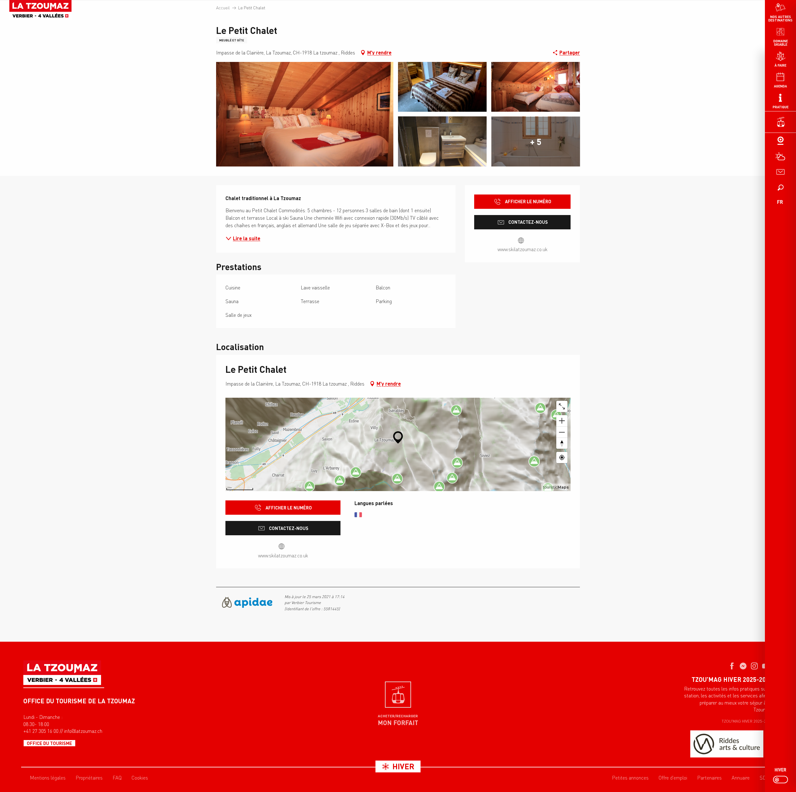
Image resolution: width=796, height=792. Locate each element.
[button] (780, 187)
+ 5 (535, 141)
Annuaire (741, 778)
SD (763, 778)
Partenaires (709, 778)
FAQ (117, 778)
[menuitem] (40, 10)
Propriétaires (89, 778)
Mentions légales (48, 778)
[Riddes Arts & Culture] (726, 743)
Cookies (140, 778)
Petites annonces (630, 778)
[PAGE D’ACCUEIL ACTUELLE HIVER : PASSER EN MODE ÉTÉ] (780, 779)
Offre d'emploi (673, 778)
